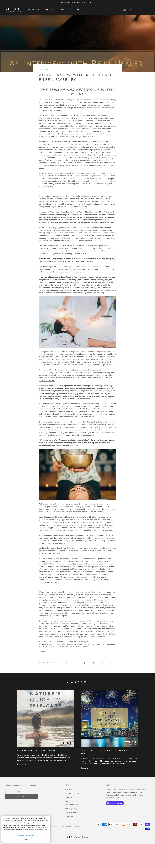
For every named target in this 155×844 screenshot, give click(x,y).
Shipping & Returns (72, 793)
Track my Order (71, 797)
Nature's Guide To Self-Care (36, 750)
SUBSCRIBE (22, 796)
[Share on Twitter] (93, 662)
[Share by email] (111, 662)
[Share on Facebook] (84, 662)
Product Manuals (71, 805)
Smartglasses (50, 10)
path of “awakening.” (47, 380)
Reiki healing (109, 530)
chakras (112, 430)
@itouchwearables (54, 644)
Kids (79, 10)
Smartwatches (32, 10)
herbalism (78, 372)
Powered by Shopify (73, 826)
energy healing (102, 525)
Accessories (67, 10)
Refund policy (70, 816)
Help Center (69, 790)
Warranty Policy (71, 808)
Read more (21, 765)
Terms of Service (71, 812)
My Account (69, 801)
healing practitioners (53, 527)
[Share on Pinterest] (102, 662)
